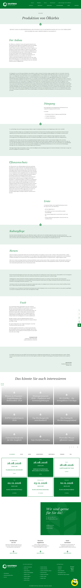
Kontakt (50, 585)
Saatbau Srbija (43, 578)
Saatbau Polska (26, 578)
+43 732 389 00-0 (51, 517)
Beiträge (2, 383)
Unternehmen (6, 573)
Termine (2, 385)
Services (45, 2)
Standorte (59, 568)
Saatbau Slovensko (43, 568)
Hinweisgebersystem (62, 572)
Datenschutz (41, 585)
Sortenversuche (52, 2)
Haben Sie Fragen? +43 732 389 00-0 (64, 2)
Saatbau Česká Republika (28, 572)
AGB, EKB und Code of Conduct (63, 574)
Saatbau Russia (26, 580)
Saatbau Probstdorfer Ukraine (45, 570)
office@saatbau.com (52, 519)
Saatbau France (27, 574)
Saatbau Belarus (27, 570)
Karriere (32, 2)
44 (77, 447)
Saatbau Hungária (27, 576)
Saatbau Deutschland (44, 574)
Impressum (46, 585)
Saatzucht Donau (43, 572)
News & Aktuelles (61, 570)
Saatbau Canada (43, 576)
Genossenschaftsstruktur (8, 575)
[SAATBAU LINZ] (10, 4)
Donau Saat (26, 568)
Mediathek (39, 2)
